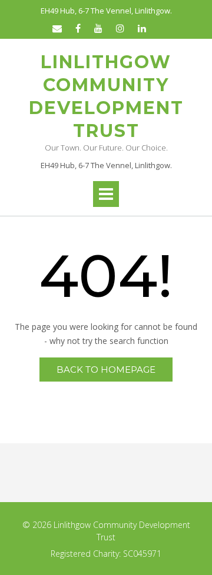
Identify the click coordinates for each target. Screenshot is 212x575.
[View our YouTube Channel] (98, 28)
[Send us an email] (57, 28)
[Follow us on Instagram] (120, 28)
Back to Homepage (106, 369)
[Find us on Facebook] (78, 28)
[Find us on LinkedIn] (142, 28)
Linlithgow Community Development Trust (106, 96)
